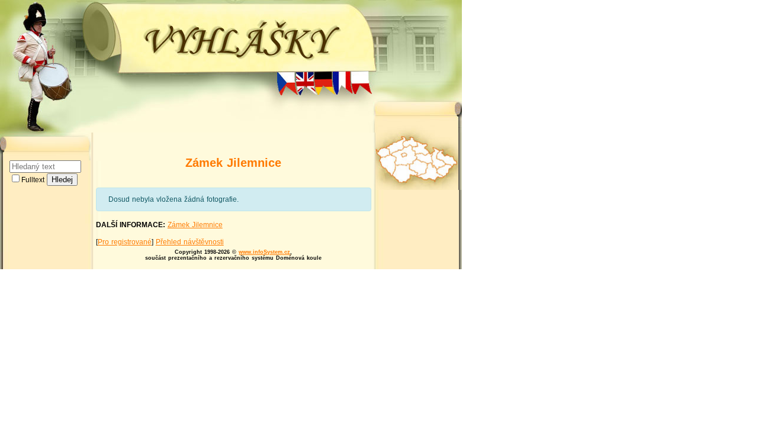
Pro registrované (125, 242)
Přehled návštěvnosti (190, 242)
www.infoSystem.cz (264, 252)
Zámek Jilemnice (195, 225)
